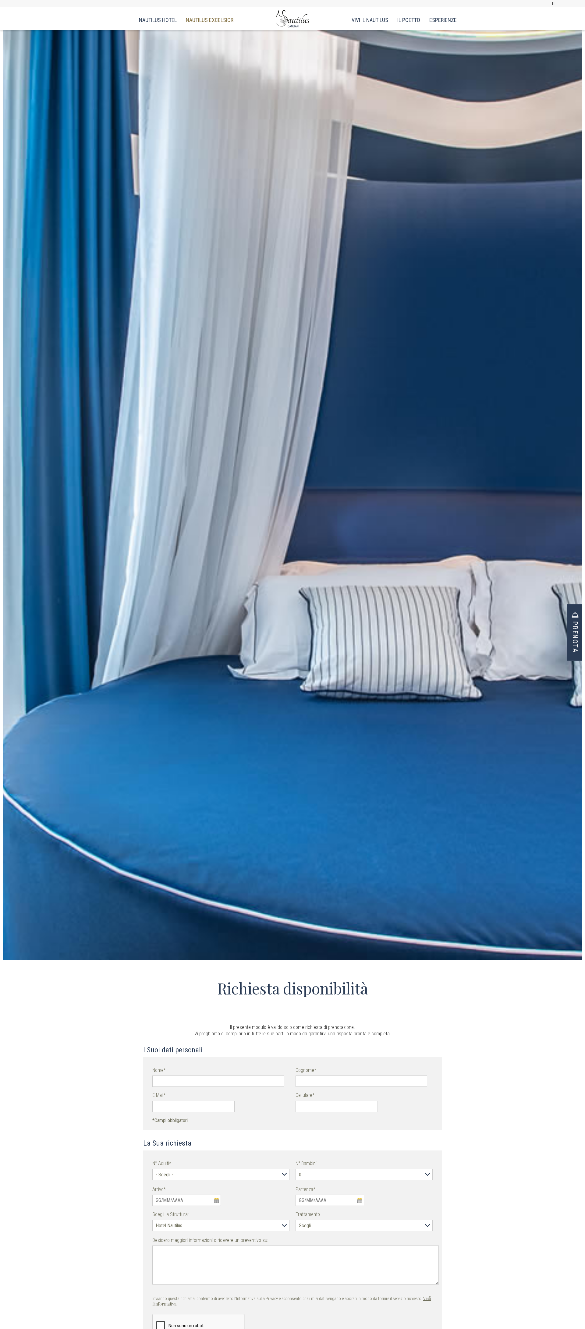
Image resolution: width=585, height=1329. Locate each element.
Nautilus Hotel (158, 20)
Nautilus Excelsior (209, 20)
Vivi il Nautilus (370, 20)
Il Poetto (408, 20)
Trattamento (308, 1214)
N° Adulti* (161, 1163)
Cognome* (306, 1070)
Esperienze (443, 20)
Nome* (159, 1070)
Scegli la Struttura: (170, 1214)
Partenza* (305, 1189)
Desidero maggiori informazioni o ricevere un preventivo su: (210, 1240)
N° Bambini (306, 1163)
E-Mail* (159, 1095)
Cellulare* (305, 1095)
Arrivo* (159, 1189)
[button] (574, 628)
